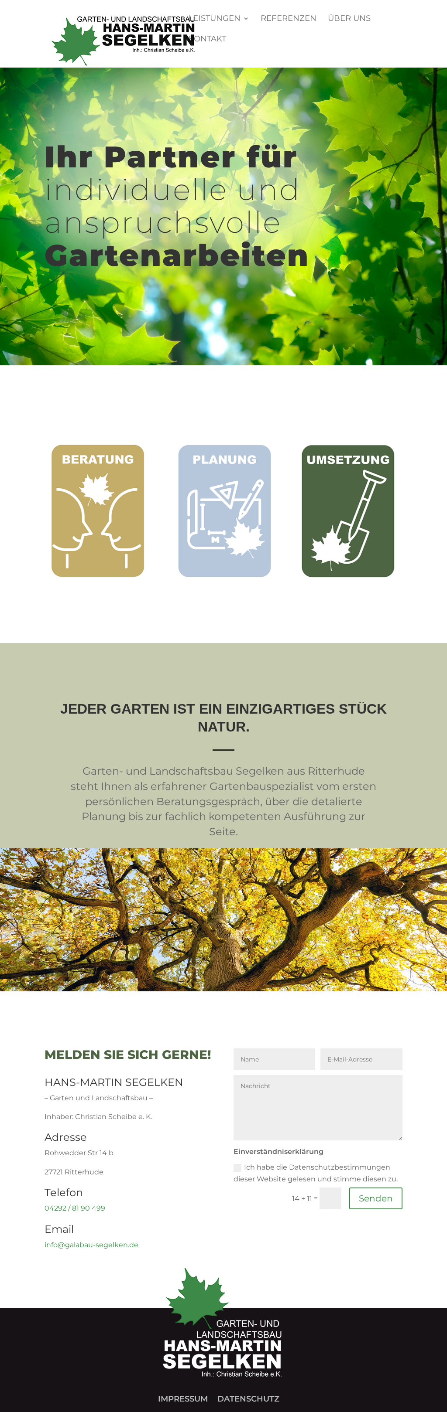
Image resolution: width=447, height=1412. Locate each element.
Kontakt (207, 40)
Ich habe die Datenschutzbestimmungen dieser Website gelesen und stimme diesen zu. (316, 1173)
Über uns (349, 19)
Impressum (183, 1399)
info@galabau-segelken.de (91, 1245)
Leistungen (214, 19)
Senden (376, 1198)
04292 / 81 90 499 (75, 1208)
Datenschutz (248, 1399)
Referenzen (288, 19)
